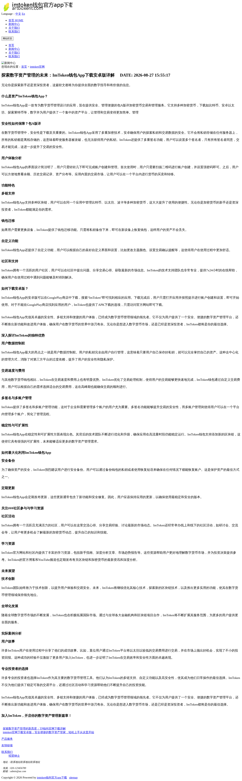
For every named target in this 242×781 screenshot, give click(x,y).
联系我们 (14, 31)
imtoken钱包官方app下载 (52, 777)
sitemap (73, 777)
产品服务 (7, 738)
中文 (18, 13)
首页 (16, 20)
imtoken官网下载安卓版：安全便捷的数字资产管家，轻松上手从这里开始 (48, 732)
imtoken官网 (37, 66)
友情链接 (7, 745)
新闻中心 (14, 24)
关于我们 (14, 27)
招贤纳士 (14, 755)
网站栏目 (7, 38)
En (23, 13)
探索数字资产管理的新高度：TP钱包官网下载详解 (34, 728)
